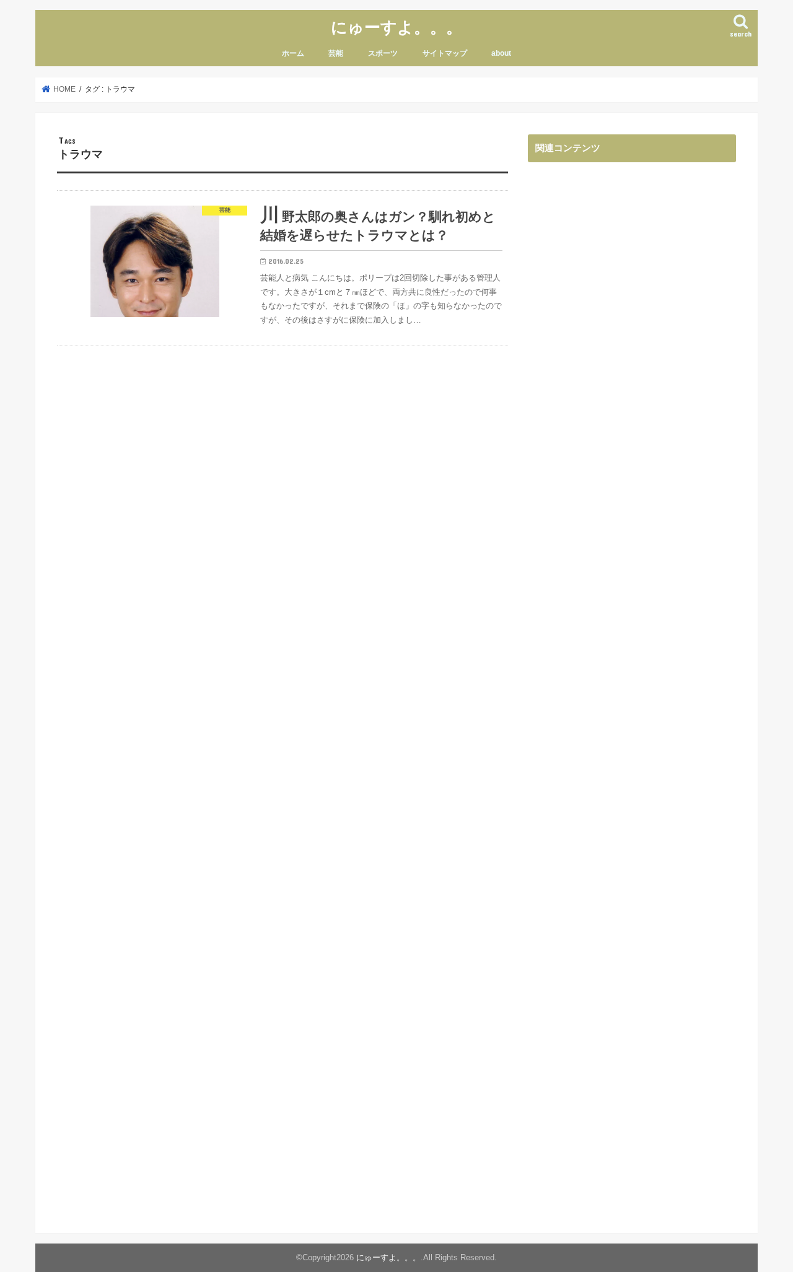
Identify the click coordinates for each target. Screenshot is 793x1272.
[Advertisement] (632, 677)
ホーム (293, 53)
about (501, 53)
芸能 (335, 53)
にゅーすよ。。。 (396, 26)
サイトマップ (445, 53)
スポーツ (383, 53)
